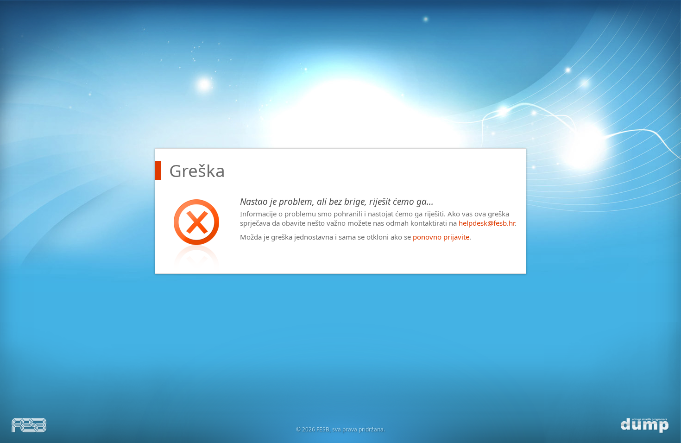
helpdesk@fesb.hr (487, 223)
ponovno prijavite (441, 236)
